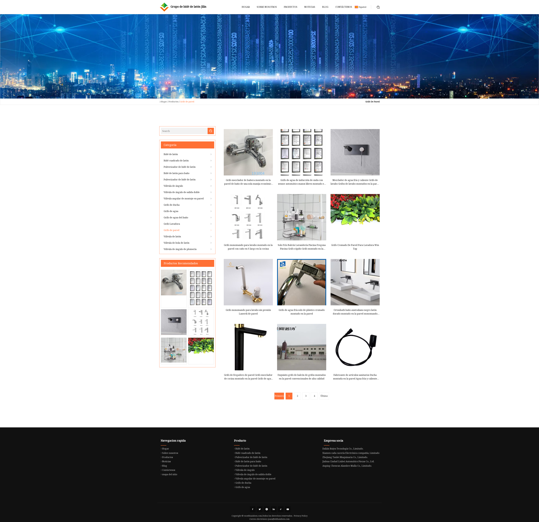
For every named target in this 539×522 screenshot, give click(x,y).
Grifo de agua (171, 211)
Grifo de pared (171, 230)
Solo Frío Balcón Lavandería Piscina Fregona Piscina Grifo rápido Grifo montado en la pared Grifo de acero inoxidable (302, 247)
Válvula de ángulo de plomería (180, 249)
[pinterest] (267, 509)
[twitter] (259, 509)
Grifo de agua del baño (176, 217)
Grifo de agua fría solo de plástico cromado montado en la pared (302, 311)
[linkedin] (274, 509)
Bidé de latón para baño (176, 173)
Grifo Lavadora (172, 223)
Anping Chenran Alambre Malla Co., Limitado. (347, 465)
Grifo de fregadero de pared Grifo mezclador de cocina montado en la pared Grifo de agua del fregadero (248, 377)
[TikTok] (281, 509)
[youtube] (288, 509)
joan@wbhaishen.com (279, 519)
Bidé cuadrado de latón (176, 160)
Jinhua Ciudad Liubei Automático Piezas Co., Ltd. (348, 461)
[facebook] (252, 509)
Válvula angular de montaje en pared (184, 198)
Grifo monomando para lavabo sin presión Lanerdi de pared (248, 311)
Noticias (309, 6)
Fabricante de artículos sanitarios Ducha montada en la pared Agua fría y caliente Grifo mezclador (355, 377)
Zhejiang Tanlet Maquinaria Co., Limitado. (345, 457)
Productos (290, 6)
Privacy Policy (301, 515)
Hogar (246, 6)
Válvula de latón (172, 236)
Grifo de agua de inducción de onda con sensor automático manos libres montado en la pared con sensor (301, 182)
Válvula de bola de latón (176, 242)
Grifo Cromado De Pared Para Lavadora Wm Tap (355, 246)
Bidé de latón (171, 154)
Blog (325, 6)
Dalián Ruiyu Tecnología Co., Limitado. (342, 448)
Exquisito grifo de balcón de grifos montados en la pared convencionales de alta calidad (302, 376)
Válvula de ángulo (173, 185)
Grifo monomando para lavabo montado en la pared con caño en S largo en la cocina (248, 246)
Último (324, 395)
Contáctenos (343, 6)
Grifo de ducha (172, 204)
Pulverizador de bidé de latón (180, 166)
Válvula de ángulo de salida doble (182, 192)
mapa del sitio (169, 474)
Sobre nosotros (267, 6)
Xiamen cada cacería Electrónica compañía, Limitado (350, 453)
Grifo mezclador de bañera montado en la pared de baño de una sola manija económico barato (248, 182)
